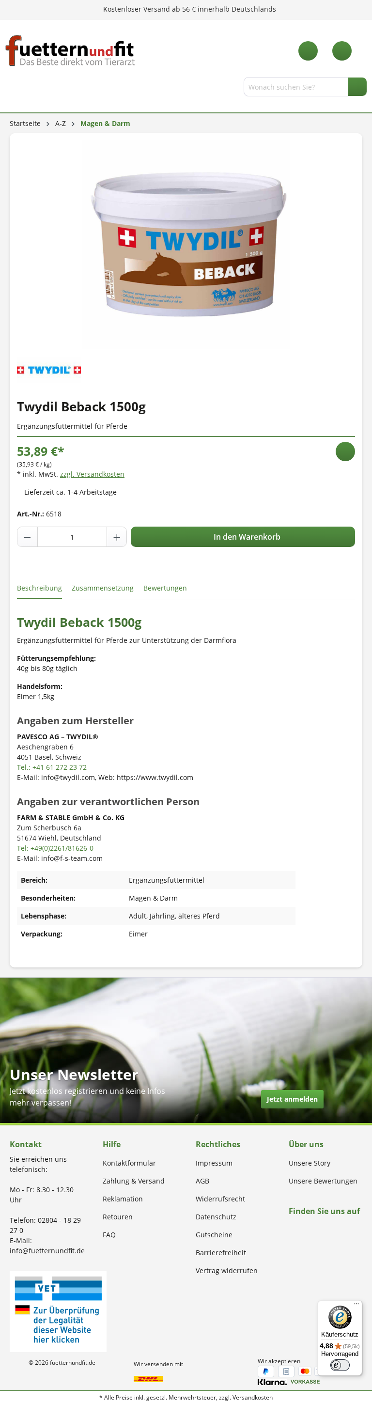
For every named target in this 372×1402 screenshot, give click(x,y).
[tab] (39, 588)
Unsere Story (309, 1163)
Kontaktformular (129, 1163)
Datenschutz (216, 1216)
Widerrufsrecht (220, 1198)
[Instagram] (303, 1229)
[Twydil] (49, 369)
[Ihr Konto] (342, 51)
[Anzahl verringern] (27, 536)
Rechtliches (218, 1144)
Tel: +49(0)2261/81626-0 (55, 848)
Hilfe (112, 1144)
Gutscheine (214, 1234)
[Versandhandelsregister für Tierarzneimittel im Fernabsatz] (58, 1310)
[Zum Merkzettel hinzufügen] (345, 451)
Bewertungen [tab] (165, 587)
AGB (202, 1180)
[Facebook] (292, 1229)
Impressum (214, 1163)
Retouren (118, 1216)
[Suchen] (357, 86)
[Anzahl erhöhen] (117, 536)
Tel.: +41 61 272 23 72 (52, 767)
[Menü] (11, 88)
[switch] (340, 1365)
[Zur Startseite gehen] (70, 50)
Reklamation (123, 1198)
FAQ (109, 1234)
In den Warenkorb (246, 536)
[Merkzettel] (308, 51)
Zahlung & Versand (134, 1180)
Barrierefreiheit (221, 1252)
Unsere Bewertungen (323, 1180)
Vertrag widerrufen (227, 1270)
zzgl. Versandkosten (92, 474)
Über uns (306, 1144)
